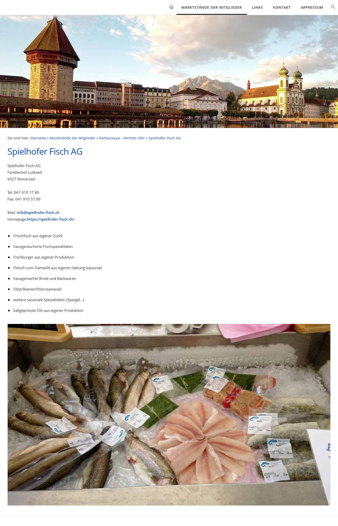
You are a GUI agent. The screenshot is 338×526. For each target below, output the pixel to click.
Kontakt (282, 7)
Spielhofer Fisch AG (164, 138)
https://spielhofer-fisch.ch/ (50, 219)
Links (257, 7)
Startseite (38, 138)
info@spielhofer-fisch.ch (38, 212)
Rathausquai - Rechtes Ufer (122, 138)
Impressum (312, 7)
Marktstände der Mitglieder (211, 7)
